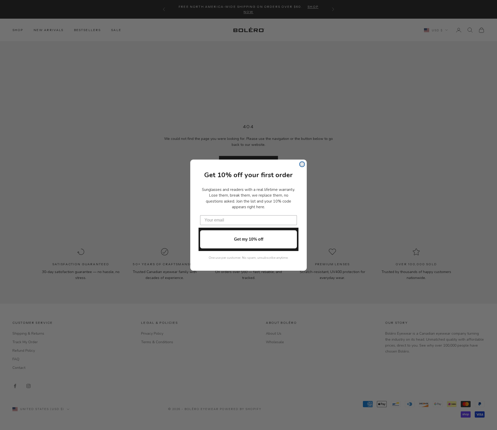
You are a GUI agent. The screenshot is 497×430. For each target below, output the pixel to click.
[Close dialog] (302, 164)
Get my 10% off (248, 239)
